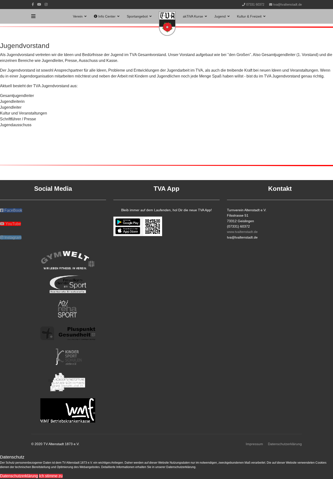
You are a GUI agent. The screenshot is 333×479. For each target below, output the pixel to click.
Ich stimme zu (51, 476)
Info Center (106, 16)
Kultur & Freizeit (249, 16)
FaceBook (12, 210)
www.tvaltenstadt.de (242, 232)
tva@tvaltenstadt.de (287, 4)
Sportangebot (137, 16)
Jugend (220, 16)
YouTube (12, 224)
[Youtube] (39, 4)
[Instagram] (46, 4)
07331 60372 (255, 4)
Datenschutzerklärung (285, 444)
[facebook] (33, 4)
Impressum (254, 444)
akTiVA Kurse (193, 16)
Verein (78, 16)
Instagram (12, 237)
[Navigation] (33, 16)
